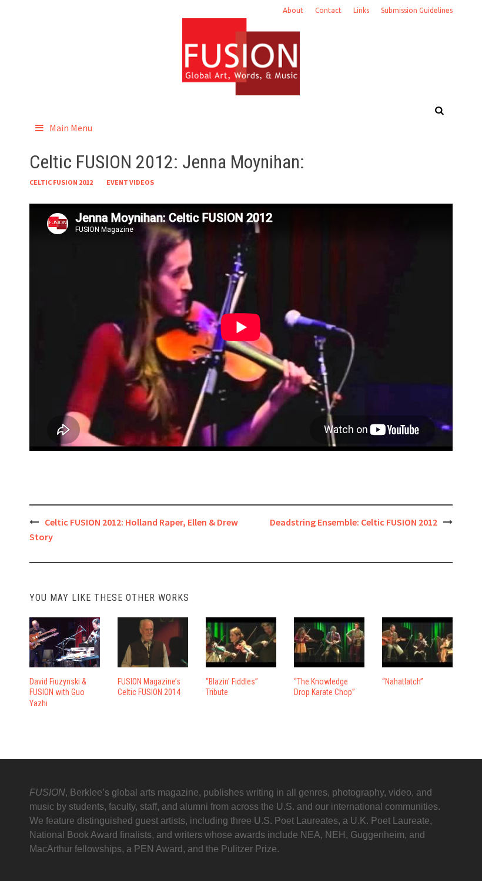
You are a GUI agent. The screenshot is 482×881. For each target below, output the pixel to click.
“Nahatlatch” (402, 681)
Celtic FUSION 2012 (61, 182)
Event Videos (130, 182)
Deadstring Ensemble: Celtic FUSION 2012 (353, 522)
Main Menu (70, 128)
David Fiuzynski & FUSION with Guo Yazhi (57, 692)
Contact (328, 10)
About (293, 10)
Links (361, 10)
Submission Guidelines (417, 10)
